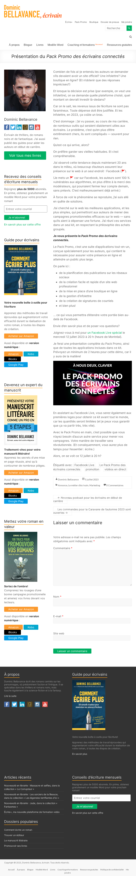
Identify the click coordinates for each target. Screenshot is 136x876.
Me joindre (126, 22)
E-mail (58, 616)
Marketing (94, 485)
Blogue (28, 44)
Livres (39, 44)
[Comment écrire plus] (20, 247)
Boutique (93, 22)
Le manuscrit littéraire (16, 840)
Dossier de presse (110, 22)
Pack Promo (81, 22)
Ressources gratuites (119, 44)
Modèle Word (55, 44)
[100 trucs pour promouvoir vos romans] (20, 533)
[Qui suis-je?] (25, 71)
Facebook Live (84, 465)
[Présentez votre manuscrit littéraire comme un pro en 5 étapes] (20, 397)
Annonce (62, 485)
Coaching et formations (85, 44)
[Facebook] (6, 126)
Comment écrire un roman (18, 829)
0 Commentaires (114, 485)
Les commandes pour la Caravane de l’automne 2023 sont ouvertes (92, 511)
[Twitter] (13, 126)
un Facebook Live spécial (104, 332)
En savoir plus (79, 753)
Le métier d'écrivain (78, 485)
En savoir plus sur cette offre (22, 224)
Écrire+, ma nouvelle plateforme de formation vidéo (32, 812)
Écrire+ (68, 22)
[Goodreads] (25, 126)
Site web (58, 633)
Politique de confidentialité (112, 869)
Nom (57, 596)
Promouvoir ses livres (15, 845)
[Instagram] (31, 126)
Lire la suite (10, 696)
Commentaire (62, 548)
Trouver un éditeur (14, 835)
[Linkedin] (19, 126)
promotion (92, 469)
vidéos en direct (115, 469)
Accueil (11, 869)
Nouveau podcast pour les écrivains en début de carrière (87, 499)
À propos (14, 44)
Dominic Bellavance (68, 479)
